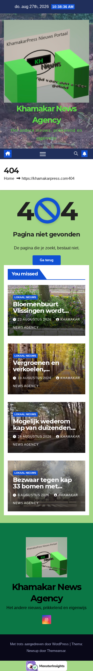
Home (9, 178)
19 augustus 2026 (35, 378)
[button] (76, 153)
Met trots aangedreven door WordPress (40, 644)
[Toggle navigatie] (43, 154)
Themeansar (56, 651)
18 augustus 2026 (35, 436)
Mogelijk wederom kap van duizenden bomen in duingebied (46, 428)
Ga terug (46, 260)
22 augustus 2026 (35, 319)
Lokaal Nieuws (25, 297)
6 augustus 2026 (34, 495)
